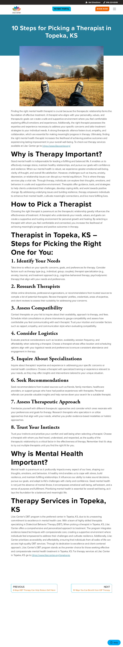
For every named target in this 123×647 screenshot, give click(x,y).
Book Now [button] (102, 8)
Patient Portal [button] (61, 8)
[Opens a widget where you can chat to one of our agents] (114, 643)
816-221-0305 (112, 2)
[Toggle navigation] (114, 9)
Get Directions (94, 2)
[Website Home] (16, 10)
